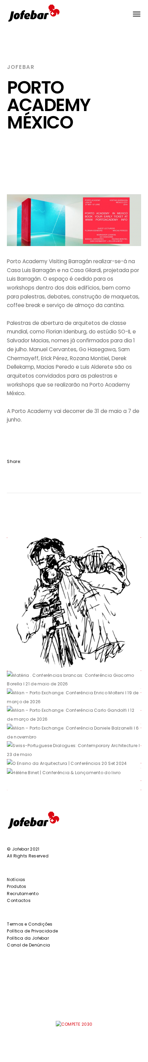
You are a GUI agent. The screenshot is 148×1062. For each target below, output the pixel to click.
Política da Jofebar (28, 938)
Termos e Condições (29, 924)
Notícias (16, 879)
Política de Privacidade (32, 931)
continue (28, 655)
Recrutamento (23, 893)
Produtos (16, 886)
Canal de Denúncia (28, 945)
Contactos (19, 900)
